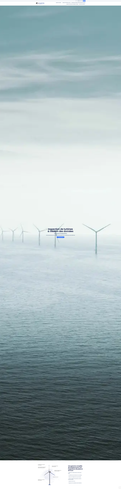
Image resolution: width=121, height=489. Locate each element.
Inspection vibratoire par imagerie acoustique (72, 4)
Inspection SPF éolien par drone (67, 2)
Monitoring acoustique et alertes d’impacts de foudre (78, 2)
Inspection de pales (58, 2)
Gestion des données (82, 4)
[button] (76, 0)
